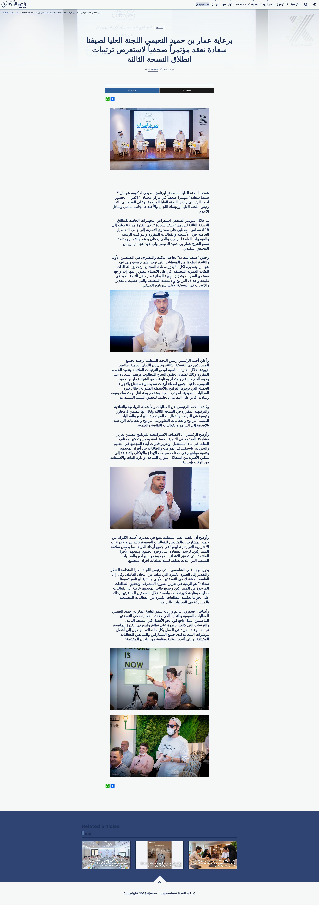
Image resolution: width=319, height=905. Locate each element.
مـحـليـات (14, 12)
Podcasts (241, 4)
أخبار (230, 4)
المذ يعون (282, 4)
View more (106, 855)
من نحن (215, 4)
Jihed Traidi (153, 69)
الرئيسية (295, 4)
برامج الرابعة (267, 4)
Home (5, 12)
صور (224, 4)
